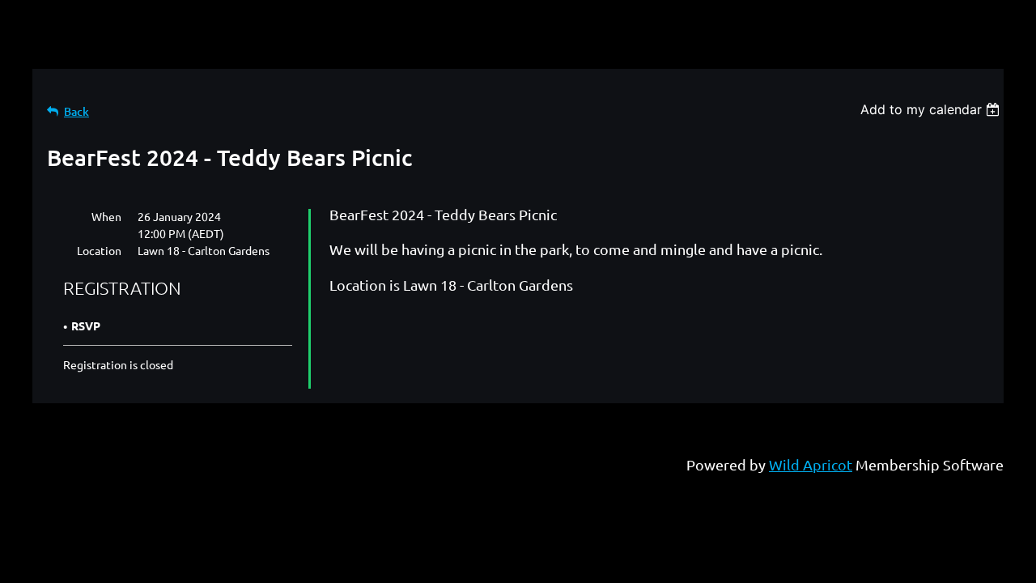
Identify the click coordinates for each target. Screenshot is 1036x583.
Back (76, 111)
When (106, 216)
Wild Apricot (810, 464)
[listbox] (932, 109)
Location (99, 250)
